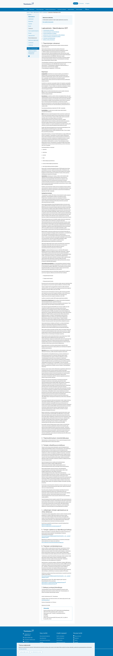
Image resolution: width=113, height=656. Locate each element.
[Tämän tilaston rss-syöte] (33, 57)
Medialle (41, 642)
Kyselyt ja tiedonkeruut (50, 9)
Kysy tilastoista (43, 638)
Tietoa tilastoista (40, 9)
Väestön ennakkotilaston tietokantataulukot (51, 526)
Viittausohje (46, 608)
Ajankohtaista (71, 9)
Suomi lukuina (59, 640)
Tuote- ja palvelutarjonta (33, 30)
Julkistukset (31, 19)
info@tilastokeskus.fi (46, 600)
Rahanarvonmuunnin (60, 642)
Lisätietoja (30, 45)
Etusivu (25, 9)
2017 (41, 12)
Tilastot (31, 12)
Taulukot (30, 23)
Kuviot (29, 26)
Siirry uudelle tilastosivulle (48, 22)
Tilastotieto (31, 9)
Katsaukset (30, 21)
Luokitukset (30, 42)
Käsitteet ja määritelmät (33, 40)
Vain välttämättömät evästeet (36, 652)
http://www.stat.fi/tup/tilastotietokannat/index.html (52, 542)
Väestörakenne (36, 12)
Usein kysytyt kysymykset (45, 640)
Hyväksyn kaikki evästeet (24, 652)
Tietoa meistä (79, 9)
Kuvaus (29, 33)
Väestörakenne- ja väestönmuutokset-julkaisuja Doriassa (53, 582)
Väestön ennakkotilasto (46, 524)
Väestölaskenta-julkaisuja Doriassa (49, 583)
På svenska (81, 3)
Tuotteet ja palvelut (61, 9)
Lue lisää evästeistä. (23, 649)
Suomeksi (76, 3)
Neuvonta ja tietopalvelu (45, 636)
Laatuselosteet (31, 35)
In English (87, 3)
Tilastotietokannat (60, 638)
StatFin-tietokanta (60, 636)
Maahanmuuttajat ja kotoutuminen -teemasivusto (32, 52)
